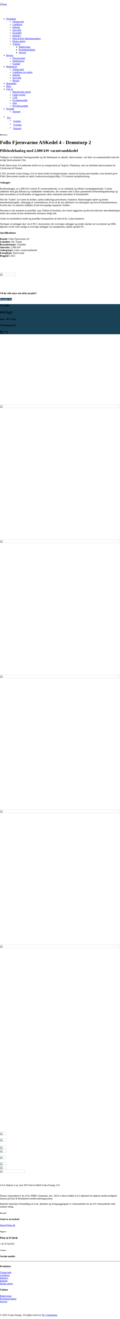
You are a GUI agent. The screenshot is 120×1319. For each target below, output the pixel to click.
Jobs (14, 103)
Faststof (16, 63)
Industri (16, 27)
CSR (14, 97)
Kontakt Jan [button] (6, 299)
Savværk (16, 30)
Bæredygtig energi (21, 92)
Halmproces (18, 61)
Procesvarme (18, 58)
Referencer (11, 66)
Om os (9, 89)
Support (16, 111)
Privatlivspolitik (20, 106)
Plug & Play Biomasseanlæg (26, 38)
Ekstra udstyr (18, 41)
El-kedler (17, 33)
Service (22, 52)
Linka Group (18, 94)
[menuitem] (63, 35)
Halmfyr (16, 35)
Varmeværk (18, 21)
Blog (8, 86)
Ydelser (16, 44)
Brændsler (11, 83)
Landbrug (17, 24)
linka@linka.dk (7, 1225)
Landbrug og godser (22, 72)
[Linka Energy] (60, 7)
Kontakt (10, 108)
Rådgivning (24, 47)
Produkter (11, 18)
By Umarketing (49, 1315)
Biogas (9, 55)
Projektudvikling (27, 49)
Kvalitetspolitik (20, 100)
